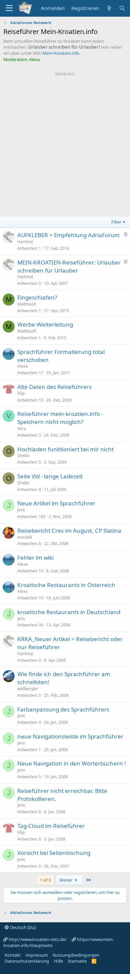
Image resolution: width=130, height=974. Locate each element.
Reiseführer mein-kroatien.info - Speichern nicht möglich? (60, 418)
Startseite (77, 961)
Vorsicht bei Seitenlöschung (53, 853)
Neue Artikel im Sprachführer (56, 503)
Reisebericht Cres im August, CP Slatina (69, 530)
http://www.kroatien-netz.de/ (38, 939)
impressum (37, 955)
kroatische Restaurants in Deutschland (68, 612)
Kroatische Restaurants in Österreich (66, 585)
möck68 (24, 537)
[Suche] (122, 8)
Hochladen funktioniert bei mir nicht (65, 449)
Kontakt (13, 955)
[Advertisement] (65, 143)
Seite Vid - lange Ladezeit (50, 476)
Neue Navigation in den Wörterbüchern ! (71, 763)
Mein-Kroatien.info (60, 53)
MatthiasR (26, 304)
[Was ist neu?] (108, 8)
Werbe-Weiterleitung (45, 324)
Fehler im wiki (35, 557)
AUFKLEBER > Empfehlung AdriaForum (68, 235)
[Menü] (9, 8)
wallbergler (27, 688)
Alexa (22, 366)
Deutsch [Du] (22, 927)
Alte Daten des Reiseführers (54, 387)
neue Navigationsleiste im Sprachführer (70, 736)
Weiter (66, 880)
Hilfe (58, 961)
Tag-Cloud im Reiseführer (51, 826)
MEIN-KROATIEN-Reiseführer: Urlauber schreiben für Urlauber (69, 266)
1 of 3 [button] (45, 880)
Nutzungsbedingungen (76, 955)
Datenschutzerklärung (27, 961)
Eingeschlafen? (37, 297)
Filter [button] (116, 222)
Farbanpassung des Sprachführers (63, 709)
